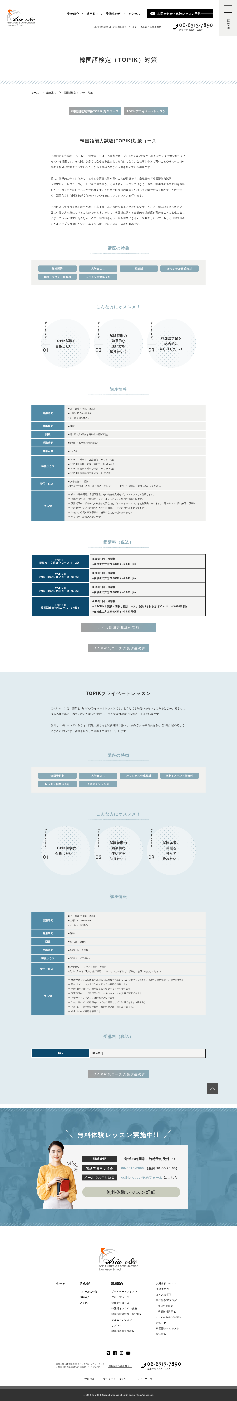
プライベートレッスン (124, 1291)
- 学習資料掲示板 (166, 1311)
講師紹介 (85, 1297)
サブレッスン (119, 1325)
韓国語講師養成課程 (122, 1331)
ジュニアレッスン (121, 1319)
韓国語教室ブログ (166, 1300)
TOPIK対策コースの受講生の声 (118, 648)
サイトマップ (145, 1379)
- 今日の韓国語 (164, 1306)
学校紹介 (73, 13)
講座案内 (93, 13)
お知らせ (161, 1322)
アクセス (134, 13)
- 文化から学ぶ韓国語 (168, 1317)
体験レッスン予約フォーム (142, 1177)
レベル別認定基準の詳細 (118, 627)
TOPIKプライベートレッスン (146, 111)
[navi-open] (228, 18)
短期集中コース (120, 1302)
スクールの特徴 (89, 1291)
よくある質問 (164, 1294)
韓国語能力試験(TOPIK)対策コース (94, 111)
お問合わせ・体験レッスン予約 (179, 13)
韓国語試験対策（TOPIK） (126, 1314)
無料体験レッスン (166, 1283)
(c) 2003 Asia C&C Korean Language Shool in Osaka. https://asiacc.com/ (118, 1395)
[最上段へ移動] (212, 1088)
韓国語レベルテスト (167, 1328)
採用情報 (161, 1334)
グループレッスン (121, 1297)
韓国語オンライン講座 (124, 1308)
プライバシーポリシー (116, 1379)
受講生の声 (113, 13)
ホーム (35, 92)
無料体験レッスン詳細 (131, 1192)
